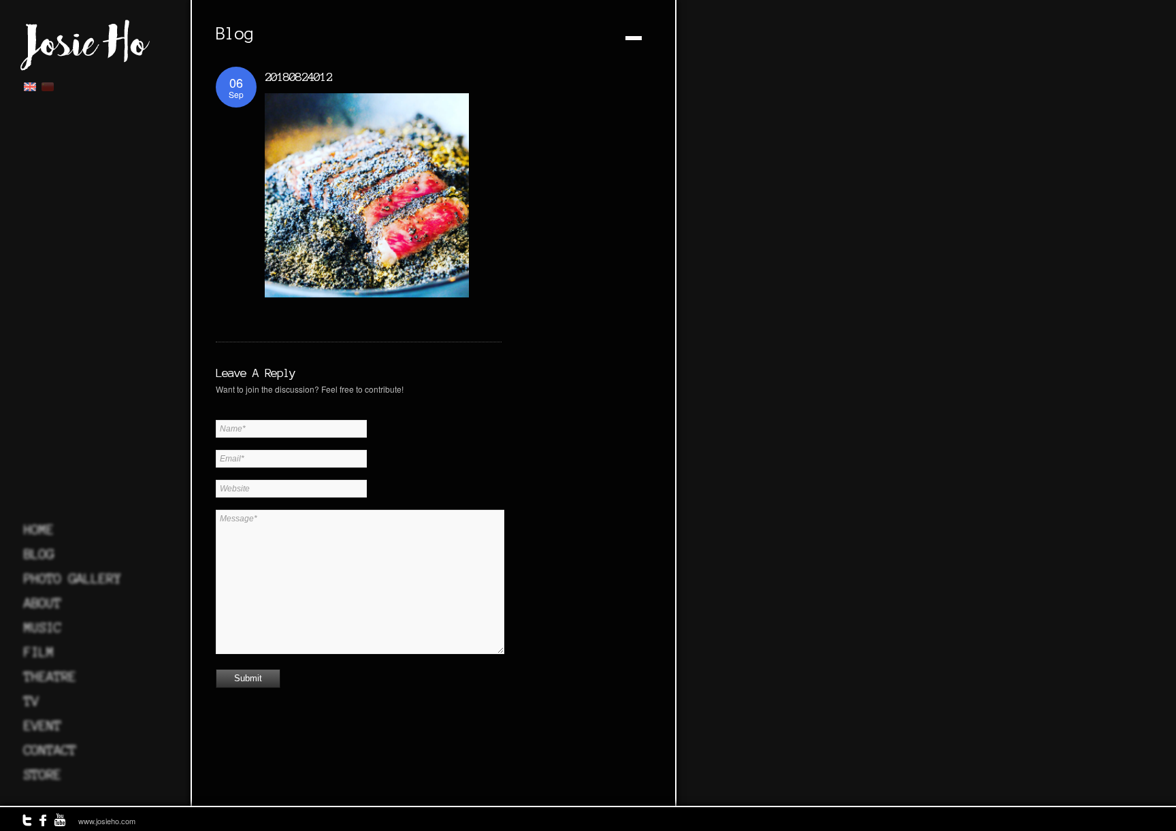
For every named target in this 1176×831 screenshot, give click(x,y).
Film (39, 652)
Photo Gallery (72, 578)
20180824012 (298, 76)
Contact (50, 750)
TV (31, 701)
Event (42, 725)
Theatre (50, 676)
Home (39, 529)
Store (42, 774)
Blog (39, 554)
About (42, 603)
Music (42, 627)
